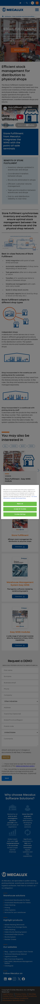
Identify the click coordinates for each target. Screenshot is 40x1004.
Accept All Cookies (20, 509)
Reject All (20, 503)
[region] (20, 502)
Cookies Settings (19, 514)
